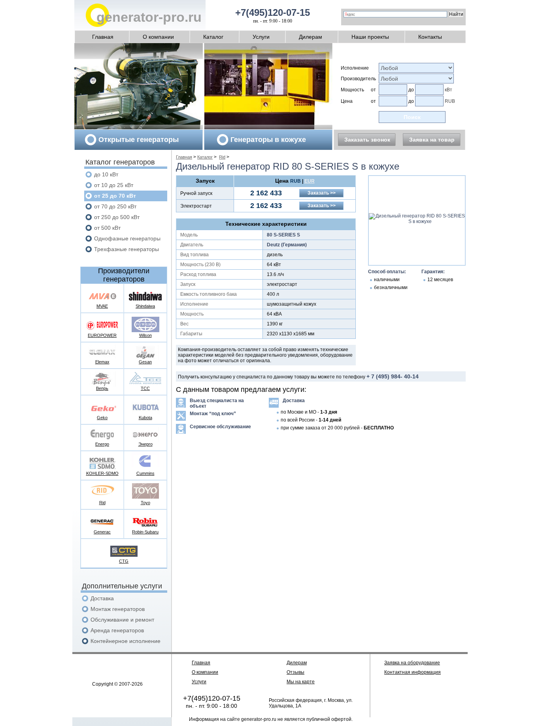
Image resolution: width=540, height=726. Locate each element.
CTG (123, 561)
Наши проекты (370, 37)
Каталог (213, 37)
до (411, 90)
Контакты (430, 37)
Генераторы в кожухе (268, 140)
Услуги (261, 37)
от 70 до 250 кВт (115, 206)
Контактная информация (412, 672)
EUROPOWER (102, 335)
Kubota (145, 417)
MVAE (102, 306)
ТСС (145, 388)
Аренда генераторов (117, 630)
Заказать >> (322, 193)
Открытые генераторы (138, 140)
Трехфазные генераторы (126, 249)
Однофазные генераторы (127, 238)
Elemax (102, 361)
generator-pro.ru (149, 17)
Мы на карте (301, 681)
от (373, 90)
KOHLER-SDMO (102, 473)
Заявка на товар (432, 139)
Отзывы (295, 672)
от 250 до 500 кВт (117, 217)
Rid (102, 502)
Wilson (145, 335)
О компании (158, 37)
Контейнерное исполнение (125, 641)
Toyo (145, 502)
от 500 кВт (107, 228)
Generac (102, 531)
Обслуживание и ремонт (122, 619)
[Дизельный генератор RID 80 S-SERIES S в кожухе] (417, 221)
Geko (102, 417)
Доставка (102, 598)
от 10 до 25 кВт (113, 185)
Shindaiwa (145, 306)
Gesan (145, 361)
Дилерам (310, 37)
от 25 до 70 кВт (115, 196)
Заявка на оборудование (412, 663)
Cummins (145, 473)
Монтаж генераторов (118, 609)
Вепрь (102, 388)
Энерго (145, 444)
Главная (102, 37)
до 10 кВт (106, 174)
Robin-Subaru (145, 531)
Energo (102, 444)
